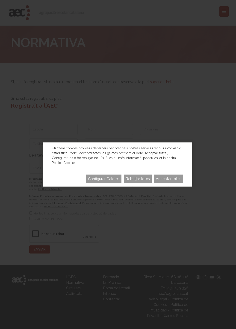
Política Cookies (64, 163)
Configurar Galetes (104, 179)
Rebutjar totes (138, 179)
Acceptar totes (168, 179)
